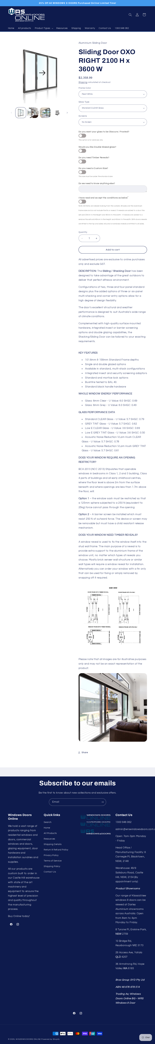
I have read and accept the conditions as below (103, 197)
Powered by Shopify (50, 1039)
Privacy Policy (51, 855)
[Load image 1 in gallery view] (20, 112)
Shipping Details (52, 844)
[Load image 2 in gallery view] (33, 112)
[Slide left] (11, 112)
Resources (49, 839)
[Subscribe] (102, 802)
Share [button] (85, 752)
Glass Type (84, 102)
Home (47, 828)
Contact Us (50, 872)
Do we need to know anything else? (97, 183)
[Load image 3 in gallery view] (45, 112)
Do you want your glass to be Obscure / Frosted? (104, 132)
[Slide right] (67, 112)
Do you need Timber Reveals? (94, 158)
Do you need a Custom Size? (93, 168)
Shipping (83, 82)
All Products (50, 833)
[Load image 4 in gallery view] (57, 112)
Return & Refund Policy (56, 850)
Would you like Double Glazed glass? (97, 147)
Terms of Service (52, 861)
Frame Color (85, 88)
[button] (43, 28)
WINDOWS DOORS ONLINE (28, 1039)
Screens (83, 116)
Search (47, 822)
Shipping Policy (52, 866)
